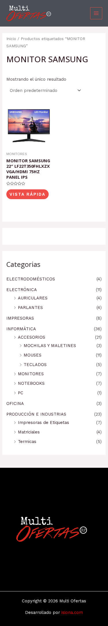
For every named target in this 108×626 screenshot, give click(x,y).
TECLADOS (35, 364)
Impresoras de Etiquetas (43, 422)
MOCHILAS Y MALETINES (50, 345)
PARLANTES (30, 307)
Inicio (11, 39)
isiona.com (72, 612)
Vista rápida (28, 194)
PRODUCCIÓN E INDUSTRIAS (36, 414)
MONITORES (31, 373)
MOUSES (32, 355)
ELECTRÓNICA (21, 289)
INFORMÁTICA (21, 328)
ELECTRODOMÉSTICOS (30, 279)
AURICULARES (33, 298)
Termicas (27, 441)
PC (20, 392)
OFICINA (15, 403)
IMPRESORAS (20, 318)
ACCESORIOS (31, 337)
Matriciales (29, 432)
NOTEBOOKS (31, 383)
